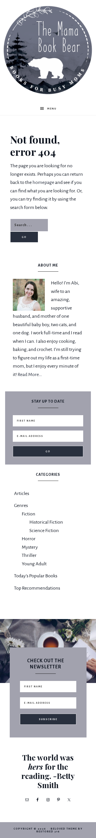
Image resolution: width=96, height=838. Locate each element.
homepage (43, 182)
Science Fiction (44, 530)
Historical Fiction (46, 522)
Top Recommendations (37, 588)
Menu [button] (52, 108)
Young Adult (34, 563)
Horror (29, 538)
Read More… (30, 374)
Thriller (29, 555)
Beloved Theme (64, 828)
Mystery (30, 547)
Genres (21, 505)
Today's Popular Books (35, 575)
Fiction (28, 513)
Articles (21, 493)
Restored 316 (48, 831)
